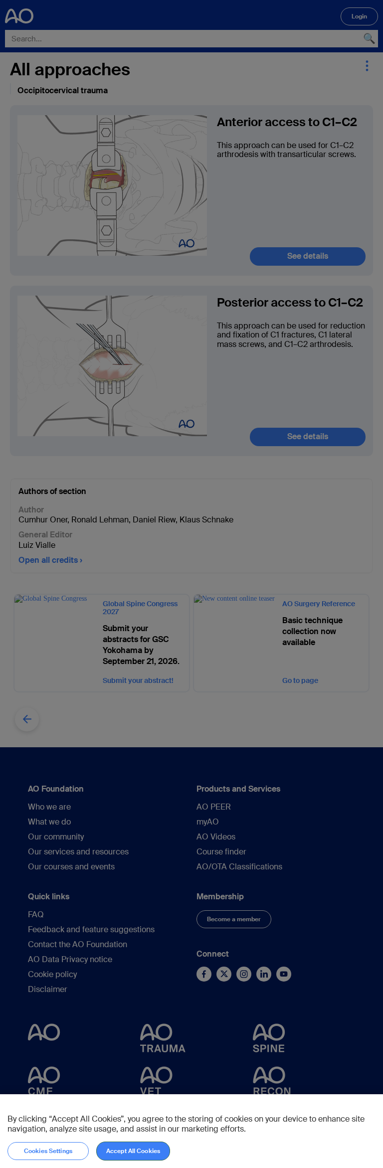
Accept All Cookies (133, 1151)
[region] (191, 1131)
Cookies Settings (48, 1151)
